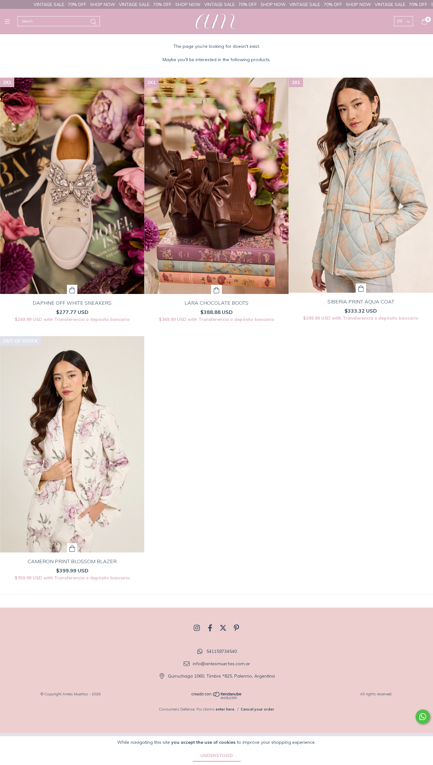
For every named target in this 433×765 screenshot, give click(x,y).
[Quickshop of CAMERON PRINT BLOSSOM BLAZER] (72, 547)
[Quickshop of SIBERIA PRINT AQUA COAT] (361, 288)
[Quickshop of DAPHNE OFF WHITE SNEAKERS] (72, 289)
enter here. (225, 709)
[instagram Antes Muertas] (197, 627)
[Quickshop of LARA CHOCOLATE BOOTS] (216, 289)
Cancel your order (257, 709)
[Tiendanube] (216, 698)
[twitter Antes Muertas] (223, 627)
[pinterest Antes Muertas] (236, 627)
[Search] (93, 22)
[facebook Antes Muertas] (210, 627)
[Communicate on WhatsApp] (423, 717)
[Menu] (11, 21)
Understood (216, 755)
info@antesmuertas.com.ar (221, 663)
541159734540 (221, 651)
